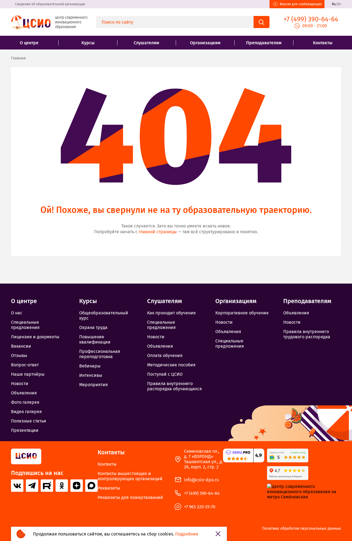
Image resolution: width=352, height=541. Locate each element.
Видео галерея (26, 411)
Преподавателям (264, 42)
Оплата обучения (165, 355)
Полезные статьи (28, 421)
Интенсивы (90, 375)
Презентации (24, 430)
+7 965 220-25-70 (199, 506)
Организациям (205, 42)
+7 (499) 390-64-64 (202, 493)
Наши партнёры (28, 374)
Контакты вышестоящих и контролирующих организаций (130, 476)
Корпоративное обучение (242, 312)
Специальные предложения (25, 325)
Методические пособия (171, 364)
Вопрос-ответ (25, 364)
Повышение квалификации (95, 339)
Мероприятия (93, 384)
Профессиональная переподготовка (99, 354)
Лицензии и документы (35, 336)
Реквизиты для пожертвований (130, 497)
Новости (19, 383)
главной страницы (158, 231)
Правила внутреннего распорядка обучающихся (174, 386)
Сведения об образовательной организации (50, 4)
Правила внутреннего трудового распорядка (306, 334)
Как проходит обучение (171, 312)
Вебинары (90, 366)
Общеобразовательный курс (103, 315)
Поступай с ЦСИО (165, 374)
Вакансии (21, 346)
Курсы (88, 42)
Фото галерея (25, 402)
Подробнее (186, 534)
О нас (16, 312)
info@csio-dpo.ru (201, 479)
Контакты (322, 42)
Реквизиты (109, 488)
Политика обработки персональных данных (301, 528)
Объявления (24, 393)
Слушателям (146, 42)
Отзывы (19, 355)
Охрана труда (93, 327)
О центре (29, 42)
